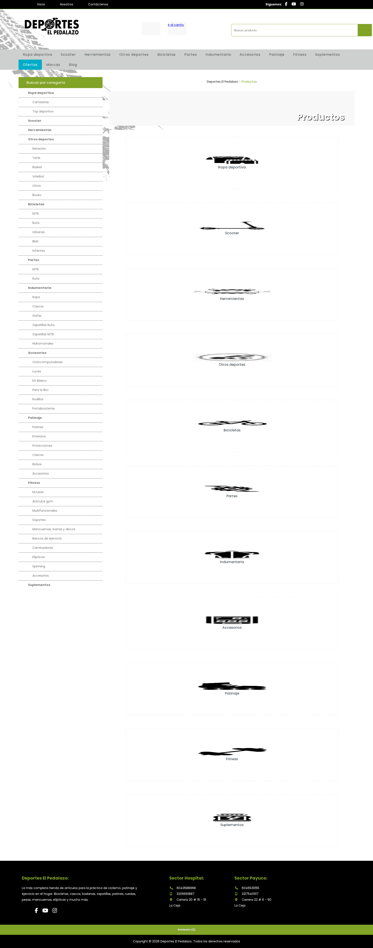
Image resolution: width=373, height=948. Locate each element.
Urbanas (38, 232)
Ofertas (30, 64)
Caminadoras (42, 548)
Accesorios (250, 54)
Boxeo (36, 195)
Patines (37, 427)
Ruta (35, 223)
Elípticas (38, 557)
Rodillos (37, 399)
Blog (73, 64)
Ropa (36, 297)
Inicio (41, 4)
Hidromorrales (42, 343)
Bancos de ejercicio (47, 538)
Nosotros (66, 4)
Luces (36, 371)
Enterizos (39, 436)
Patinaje (276, 54)
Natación (39, 148)
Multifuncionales (44, 510)
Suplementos (327, 54)
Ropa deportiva (37, 54)
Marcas (53, 64)
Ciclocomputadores (47, 362)
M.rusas (38, 492)
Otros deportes (134, 54)
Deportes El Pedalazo (222, 81)
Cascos (38, 306)
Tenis (36, 158)
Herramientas (98, 54)
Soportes (39, 520)
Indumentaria (218, 54)
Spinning (38, 566)
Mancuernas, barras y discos (53, 529)
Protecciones (42, 445)
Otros (36, 186)
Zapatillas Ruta (43, 325)
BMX (35, 241)
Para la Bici (40, 390)
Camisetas (40, 102)
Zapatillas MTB (43, 334)
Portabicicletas (43, 408)
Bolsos (37, 464)
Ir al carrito (176, 25)
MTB (35, 213)
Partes (190, 54)
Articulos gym (42, 501)
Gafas (36, 315)
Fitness (300, 54)
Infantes (38, 250)
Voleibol (38, 176)
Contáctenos (98, 4)
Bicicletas (166, 54)
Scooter (68, 54)
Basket (37, 167)
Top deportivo (43, 111)
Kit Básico (39, 380)
